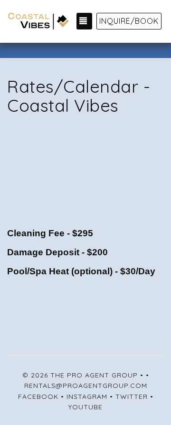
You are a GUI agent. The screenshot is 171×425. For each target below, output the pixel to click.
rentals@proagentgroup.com (85, 385)
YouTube (85, 407)
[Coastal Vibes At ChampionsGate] (38, 21)
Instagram (86, 396)
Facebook (38, 396)
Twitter (131, 396)
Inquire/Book (129, 21)
